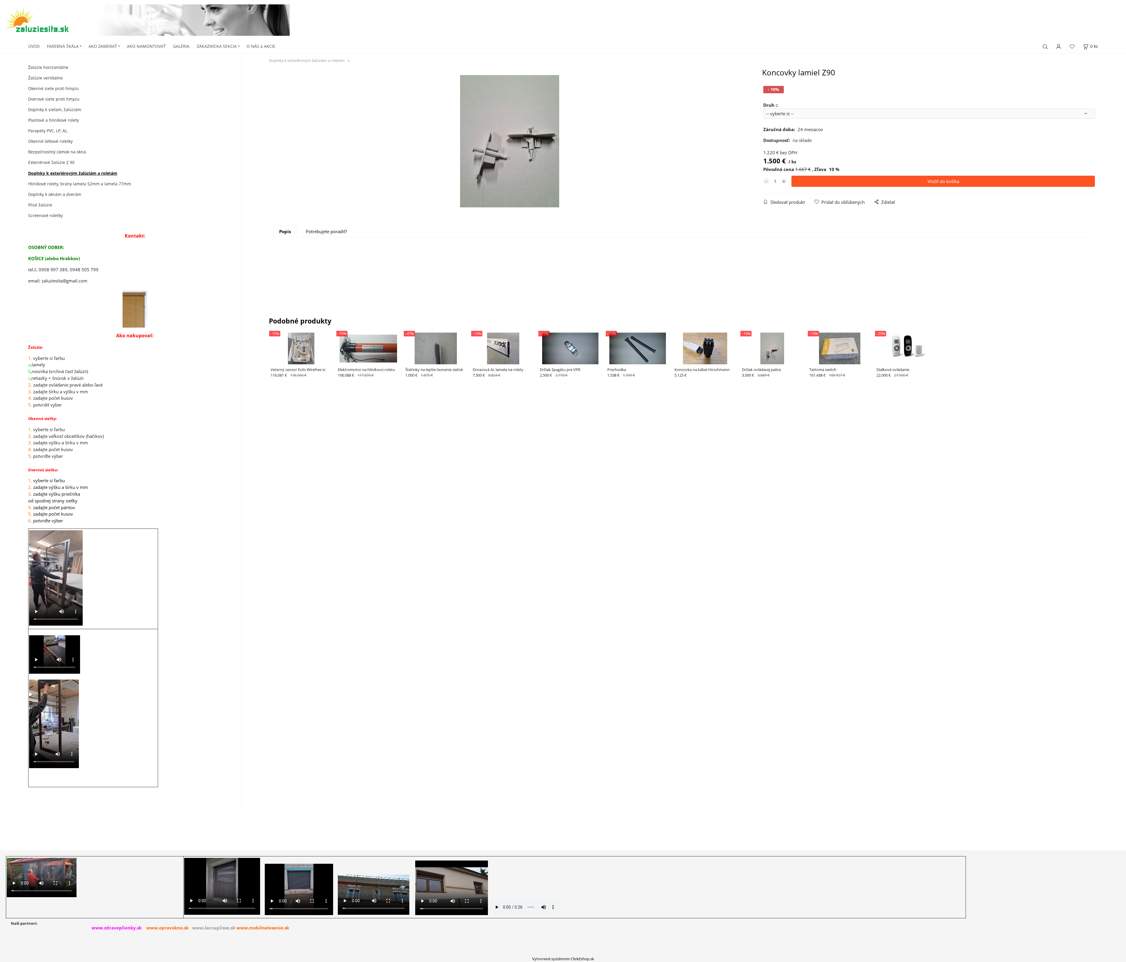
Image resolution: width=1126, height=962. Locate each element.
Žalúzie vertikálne (45, 78)
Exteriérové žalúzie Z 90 (51, 162)
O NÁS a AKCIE (261, 46)
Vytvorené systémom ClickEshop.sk (563, 958)
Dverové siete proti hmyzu (53, 99)
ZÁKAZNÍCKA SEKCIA (217, 46)
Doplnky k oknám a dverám (54, 194)
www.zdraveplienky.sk (116, 928)
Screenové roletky (45, 215)
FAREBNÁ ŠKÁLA (63, 46)
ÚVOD (34, 46)
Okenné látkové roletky (50, 141)
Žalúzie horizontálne (48, 67)
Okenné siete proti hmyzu (53, 88)
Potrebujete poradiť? (326, 231)
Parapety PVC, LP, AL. (48, 130)
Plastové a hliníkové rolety (53, 120)
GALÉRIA (181, 46)
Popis (285, 231)
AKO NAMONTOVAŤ (146, 46)
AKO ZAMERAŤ (103, 46)
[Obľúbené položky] (1072, 46)
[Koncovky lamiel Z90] (509, 141)
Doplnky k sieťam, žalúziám (54, 109)
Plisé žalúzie (40, 205)
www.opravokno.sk (167, 928)
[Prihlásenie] (1059, 45)
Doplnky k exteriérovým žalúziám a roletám (72, 173)
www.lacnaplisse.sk (213, 928)
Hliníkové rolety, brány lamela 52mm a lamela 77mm (79, 184)
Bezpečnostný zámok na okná (57, 152)
